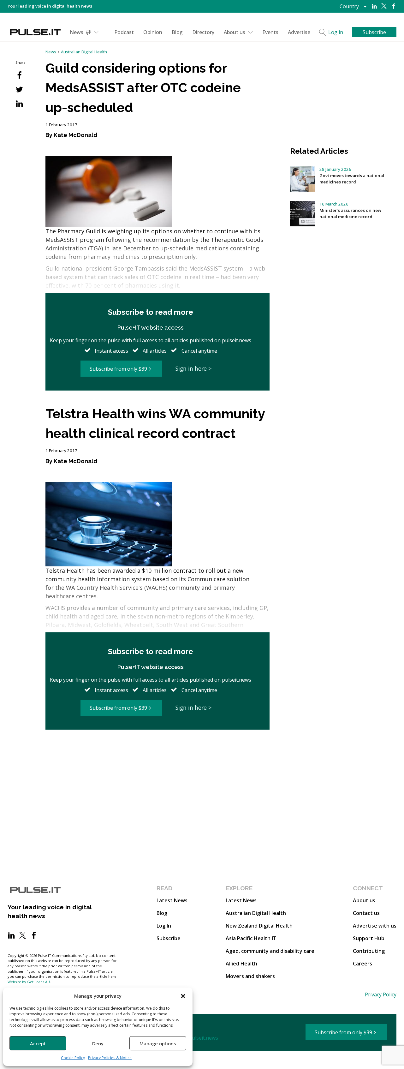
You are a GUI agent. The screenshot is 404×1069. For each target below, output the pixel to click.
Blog (177, 32)
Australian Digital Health (84, 52)
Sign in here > (193, 368)
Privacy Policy (380, 994)
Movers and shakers (250, 976)
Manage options (158, 1043)
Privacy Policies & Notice (110, 1057)
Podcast (124, 32)
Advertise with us (374, 925)
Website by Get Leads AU (29, 981)
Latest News (172, 900)
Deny (98, 1043)
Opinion (152, 32)
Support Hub (368, 938)
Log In (164, 925)
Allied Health (241, 963)
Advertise (299, 32)
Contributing (369, 950)
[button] (183, 996)
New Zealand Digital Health (259, 925)
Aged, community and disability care (270, 950)
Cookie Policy (73, 1057)
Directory (203, 32)
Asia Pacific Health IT (251, 938)
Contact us (366, 913)
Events (270, 32)
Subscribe (169, 938)
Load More (157, 754)
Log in (335, 32)
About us (234, 32)
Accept (38, 1043)
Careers (362, 963)
